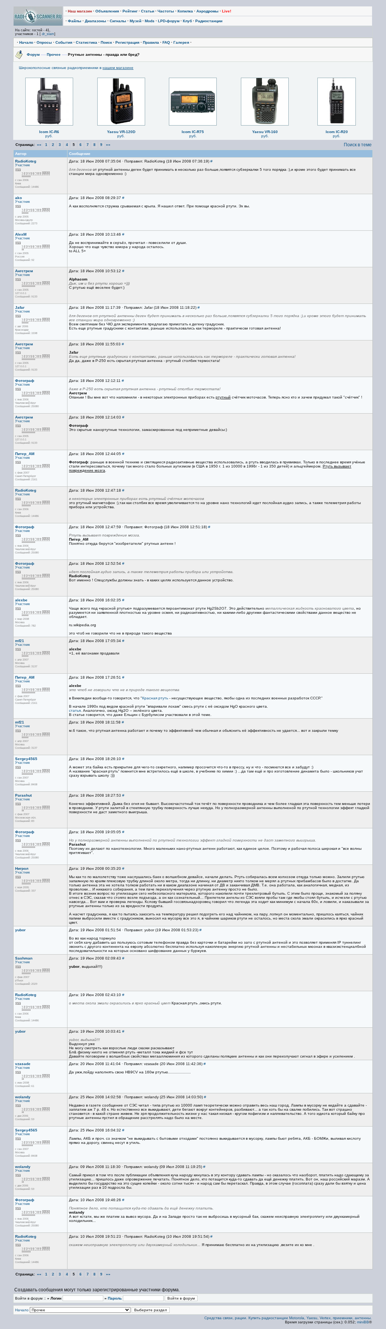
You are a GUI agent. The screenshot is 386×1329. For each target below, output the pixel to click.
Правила (151, 42)
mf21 (19, 641)
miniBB (363, 1322)
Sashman (23, 958)
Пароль (115, 1298)
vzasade (23, 1064)
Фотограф (24, 381)
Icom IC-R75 (193, 132)
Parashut (23, 795)
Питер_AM (24, 454)
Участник (22, 165)
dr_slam (48, 34)
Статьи (147, 11)
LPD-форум (168, 21)
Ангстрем (24, 271)
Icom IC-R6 (49, 132)
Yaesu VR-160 (265, 132)
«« (39, 145)
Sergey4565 (26, 759)
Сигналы (118, 21)
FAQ (166, 42)
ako (18, 198)
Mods (150, 21)
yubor (20, 930)
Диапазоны (95, 21)
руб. (49, 136)
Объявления (107, 11)
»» (108, 145)
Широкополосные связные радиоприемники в (76, 68)
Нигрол (21, 868)
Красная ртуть (155, 698)
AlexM (20, 234)
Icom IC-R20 (337, 132)
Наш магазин (80, 11)
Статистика (86, 42)
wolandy (23, 1097)
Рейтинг (130, 11)
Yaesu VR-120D (121, 132)
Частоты (166, 11)
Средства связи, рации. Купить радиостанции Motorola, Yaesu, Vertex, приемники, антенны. (288, 1318)
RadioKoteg (25, 161)
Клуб (187, 21)
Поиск (106, 42)
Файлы (74, 21)
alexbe (21, 600)
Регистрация (127, 42)
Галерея (181, 42)
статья (75, 710)
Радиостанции (208, 21)
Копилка (185, 11)
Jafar (20, 307)
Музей (135, 21)
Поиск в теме (358, 144)
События (63, 42)
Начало (26, 42)
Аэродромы (207, 11)
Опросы (44, 42)
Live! (226, 11)
